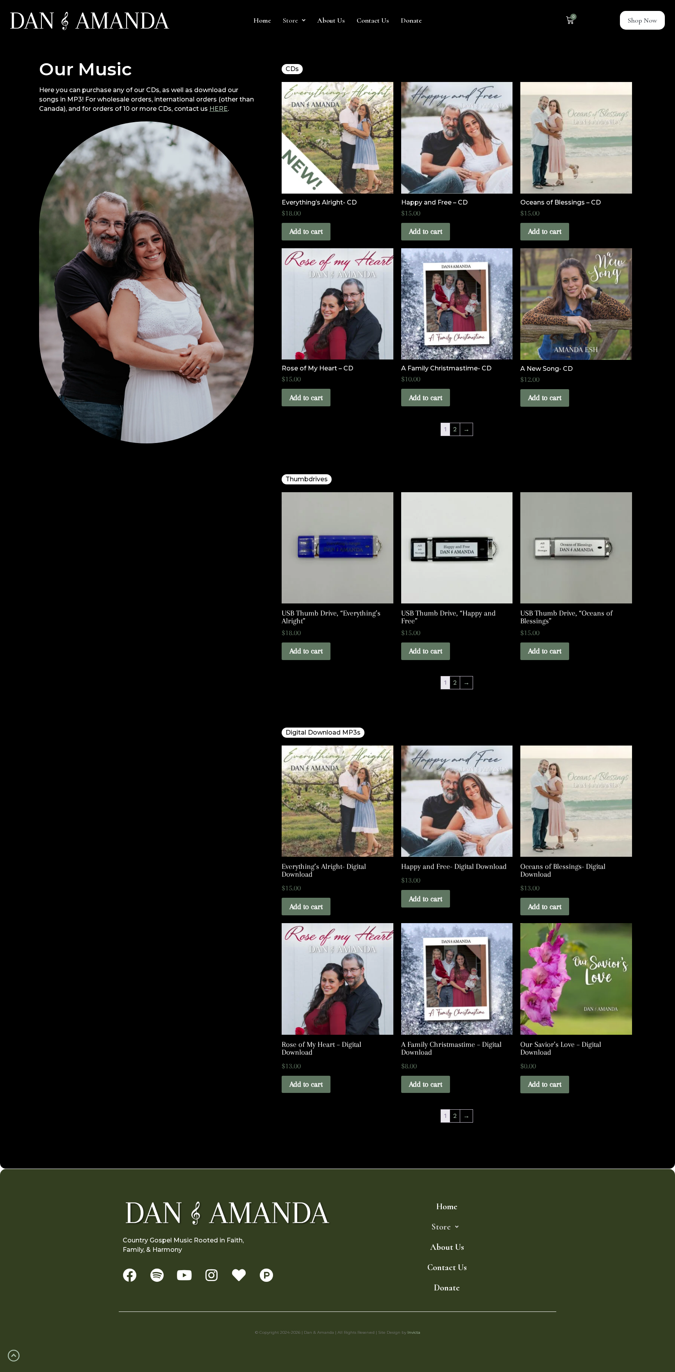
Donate (411, 20)
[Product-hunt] (266, 1275)
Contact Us (373, 20)
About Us (331, 20)
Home (262, 20)
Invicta (413, 1332)
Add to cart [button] (306, 231)
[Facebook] (129, 1275)
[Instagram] (211, 1275)
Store (290, 20)
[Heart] (239, 1275)
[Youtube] (184, 1275)
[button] (294, 20)
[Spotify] (157, 1275)
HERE (218, 108)
